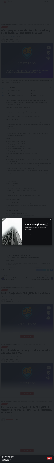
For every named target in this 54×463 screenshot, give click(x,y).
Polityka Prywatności (6, 459)
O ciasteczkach (5, 460)
